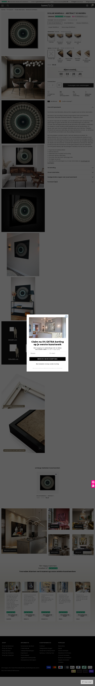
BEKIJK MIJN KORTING (48, 359)
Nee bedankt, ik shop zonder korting (47, 364)
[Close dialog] (66, 316)
